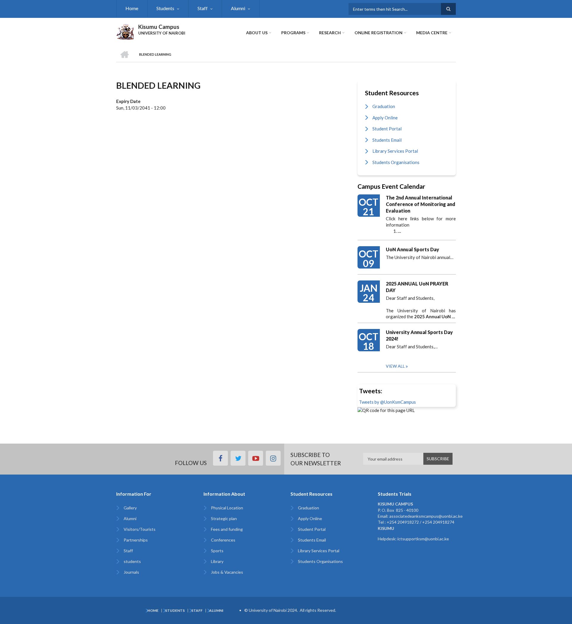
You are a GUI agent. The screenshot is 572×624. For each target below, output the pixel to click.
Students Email (387, 140)
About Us (257, 32)
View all (395, 366)
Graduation (383, 106)
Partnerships (136, 539)
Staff (203, 8)
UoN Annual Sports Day (412, 249)
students (132, 561)
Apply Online (385, 117)
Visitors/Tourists (140, 529)
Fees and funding (227, 529)
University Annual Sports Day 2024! (419, 335)
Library (217, 561)
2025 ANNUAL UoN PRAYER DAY (417, 287)
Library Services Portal (395, 151)
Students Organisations (395, 162)
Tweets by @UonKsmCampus (387, 402)
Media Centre (431, 32)
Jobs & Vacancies (227, 572)
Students (165, 8)
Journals (131, 572)
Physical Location (227, 507)
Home (131, 8)
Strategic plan (224, 518)
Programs (293, 32)
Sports (217, 550)
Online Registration (378, 32)
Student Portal (387, 128)
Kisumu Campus (158, 26)
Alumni (238, 8)
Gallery (130, 507)
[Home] (125, 31)
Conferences (223, 539)
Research (330, 32)
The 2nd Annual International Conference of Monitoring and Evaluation (420, 204)
